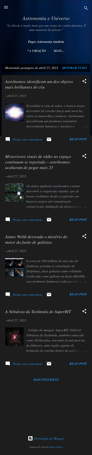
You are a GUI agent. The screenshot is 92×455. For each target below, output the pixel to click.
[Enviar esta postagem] (49, 141)
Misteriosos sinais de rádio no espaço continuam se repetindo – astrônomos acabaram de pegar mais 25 (38, 161)
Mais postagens (46, 380)
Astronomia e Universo (46, 18)
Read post (78, 139)
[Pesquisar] (86, 8)
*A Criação (36, 50)
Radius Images (56, 446)
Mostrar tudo (74, 68)
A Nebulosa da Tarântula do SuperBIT (38, 311)
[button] (84, 82)
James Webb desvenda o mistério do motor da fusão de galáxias (36, 239)
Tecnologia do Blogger (48, 438)
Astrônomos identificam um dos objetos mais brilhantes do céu (39, 84)
